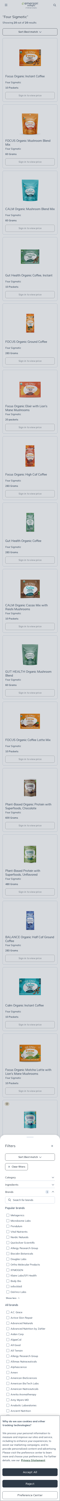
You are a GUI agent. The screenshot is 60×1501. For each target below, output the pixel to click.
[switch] (10, 1477)
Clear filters (18, 1166)
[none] (30, 1199)
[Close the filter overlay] (52, 1146)
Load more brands (30, 1444)
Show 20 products (33, 1494)
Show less (11, 1298)
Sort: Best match (28, 1157)
